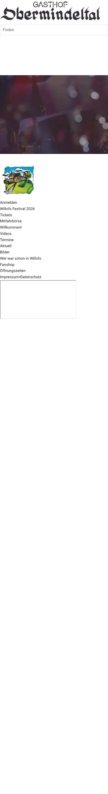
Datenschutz (30, 277)
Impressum (9, 277)
